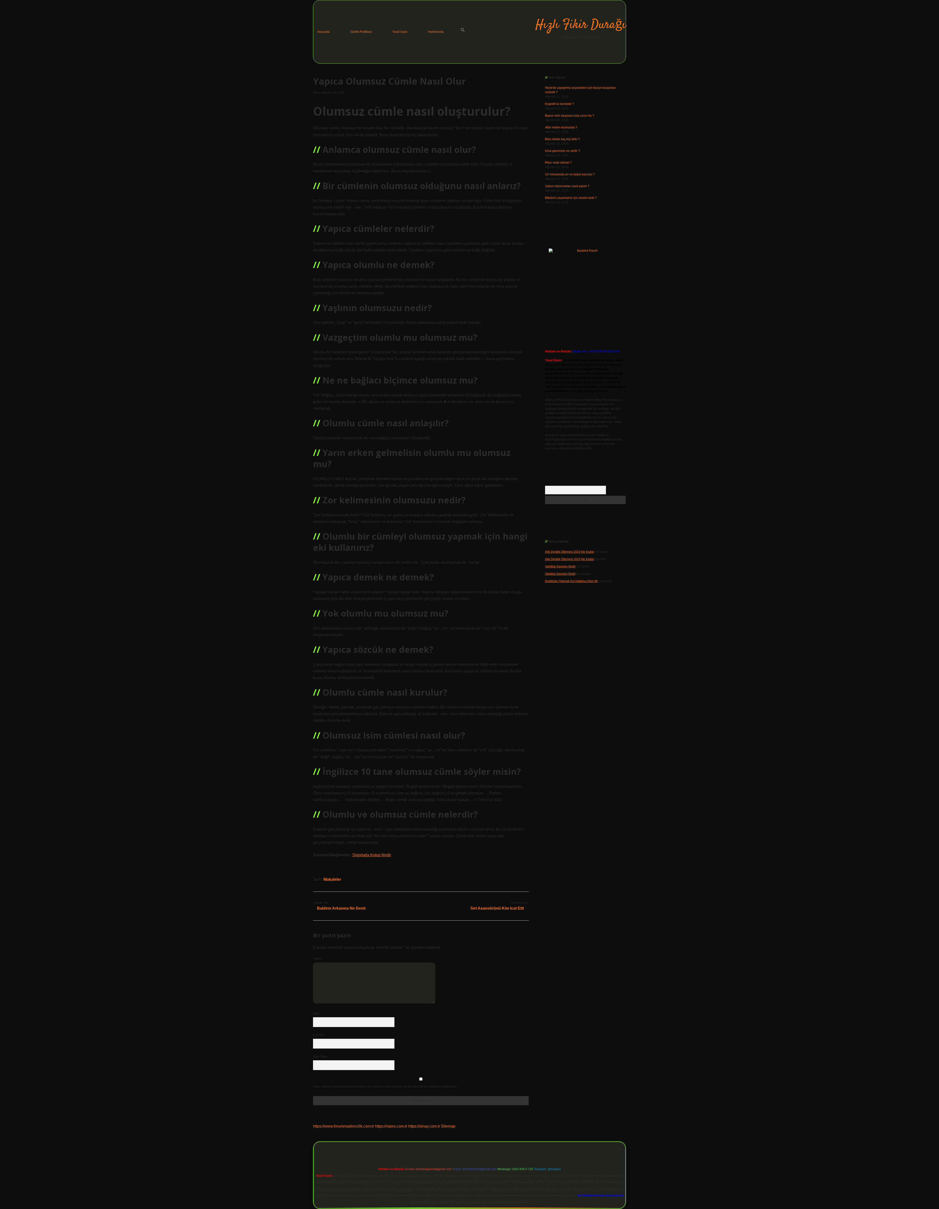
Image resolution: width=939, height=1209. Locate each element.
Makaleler (332, 879)
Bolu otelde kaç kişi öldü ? (562, 139)
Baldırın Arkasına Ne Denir (341, 908)
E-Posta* (319, 1035)
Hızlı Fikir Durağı (581, 25)
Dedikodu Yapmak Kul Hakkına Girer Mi (571, 581)
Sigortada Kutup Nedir (371, 855)
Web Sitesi (320, 1056)
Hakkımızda (436, 32)
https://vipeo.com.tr (391, 1126)
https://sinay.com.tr (424, 1126)
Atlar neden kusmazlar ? (561, 127)
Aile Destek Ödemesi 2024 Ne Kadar (569, 552)
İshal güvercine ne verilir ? (562, 151)
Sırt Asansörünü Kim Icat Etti (497, 908)
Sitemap (448, 1126)
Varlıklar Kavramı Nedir (560, 566)
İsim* (316, 1013)
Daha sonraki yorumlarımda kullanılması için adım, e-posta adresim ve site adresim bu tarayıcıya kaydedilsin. (385, 1086)
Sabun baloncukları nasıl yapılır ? (567, 186)
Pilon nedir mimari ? (558, 162)
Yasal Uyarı (399, 32)
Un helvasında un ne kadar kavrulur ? (570, 174)
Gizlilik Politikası (361, 32)
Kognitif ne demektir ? (559, 104)
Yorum (317, 958)
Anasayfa (323, 32)
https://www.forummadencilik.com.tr (343, 1126)
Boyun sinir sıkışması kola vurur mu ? (569, 115)
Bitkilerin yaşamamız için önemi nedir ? (571, 198)
